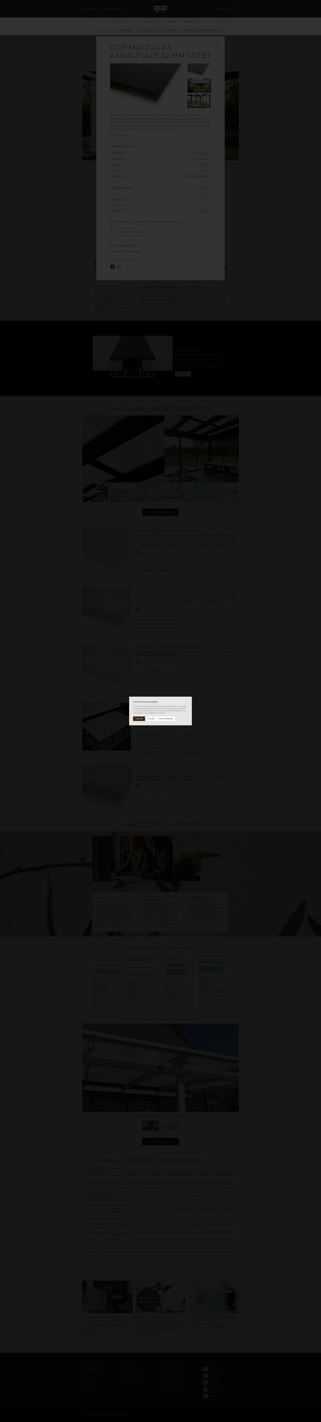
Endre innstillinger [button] (166, 719)
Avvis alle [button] (150, 719)
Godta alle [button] (139, 719)
